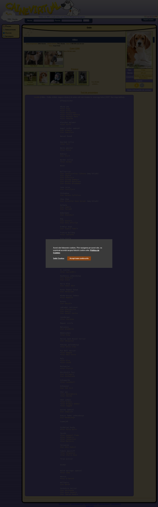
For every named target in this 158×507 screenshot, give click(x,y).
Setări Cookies (58, 258)
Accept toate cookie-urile (79, 258)
